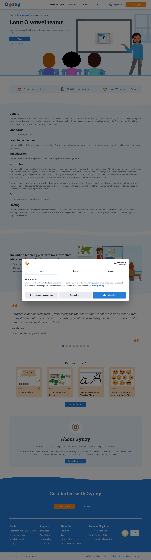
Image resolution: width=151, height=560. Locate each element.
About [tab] (110, 271)
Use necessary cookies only (41, 295)
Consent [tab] (40, 271)
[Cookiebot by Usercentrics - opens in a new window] (115, 263)
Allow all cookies (109, 295)
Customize (74, 295)
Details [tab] (75, 271)
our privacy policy (96, 286)
